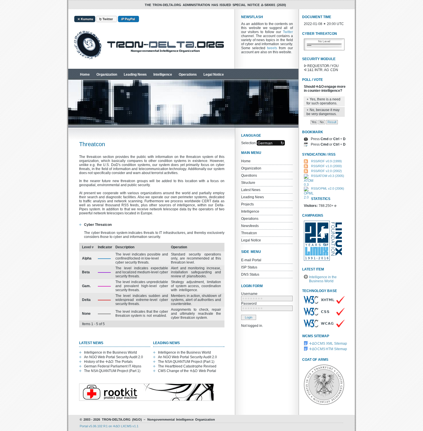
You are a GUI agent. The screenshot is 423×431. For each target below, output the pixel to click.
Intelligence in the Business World (110, 352)
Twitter (288, 32)
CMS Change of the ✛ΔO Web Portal (187, 371)
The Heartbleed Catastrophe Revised (187, 366)
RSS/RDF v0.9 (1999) (326, 161)
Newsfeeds (250, 226)
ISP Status (249, 267)
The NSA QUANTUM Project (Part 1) (112, 371)
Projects (247, 204)
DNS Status (250, 274)
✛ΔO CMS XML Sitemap (328, 344)
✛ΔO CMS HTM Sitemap (328, 349)
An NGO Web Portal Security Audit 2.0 (113, 357)
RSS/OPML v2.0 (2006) (327, 188)
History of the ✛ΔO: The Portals (108, 362)
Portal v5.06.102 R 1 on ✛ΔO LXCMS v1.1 (109, 426)
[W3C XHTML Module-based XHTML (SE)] (323, 306)
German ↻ (271, 142)
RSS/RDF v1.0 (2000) (326, 166)
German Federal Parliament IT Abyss (112, 366)
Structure (248, 183)
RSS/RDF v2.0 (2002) (326, 171)
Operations (188, 75)
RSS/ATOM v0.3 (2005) (327, 176)
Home (85, 75)
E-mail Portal (251, 260)
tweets (272, 48)
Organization (106, 75)
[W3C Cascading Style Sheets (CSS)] (323, 317)
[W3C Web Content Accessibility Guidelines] (323, 326)
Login (248, 317)
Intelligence (162, 75)
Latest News (250, 190)
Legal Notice (213, 75)
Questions (249, 175)
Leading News (135, 75)
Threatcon (249, 233)
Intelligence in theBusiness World (323, 279)
